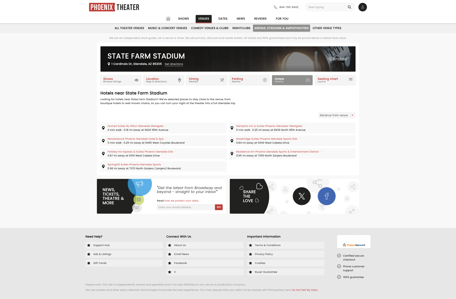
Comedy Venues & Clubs (210, 28)
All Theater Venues (129, 28)
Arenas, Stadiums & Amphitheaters (281, 28)
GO (219, 207)
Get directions (174, 64)
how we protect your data (181, 200)
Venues (203, 19)
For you (282, 19)
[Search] (350, 7)
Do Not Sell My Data (304, 290)
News (241, 19)
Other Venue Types (327, 28)
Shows (183, 19)
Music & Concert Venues (167, 28)
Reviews (260, 19)
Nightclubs (241, 28)
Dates (222, 19)
